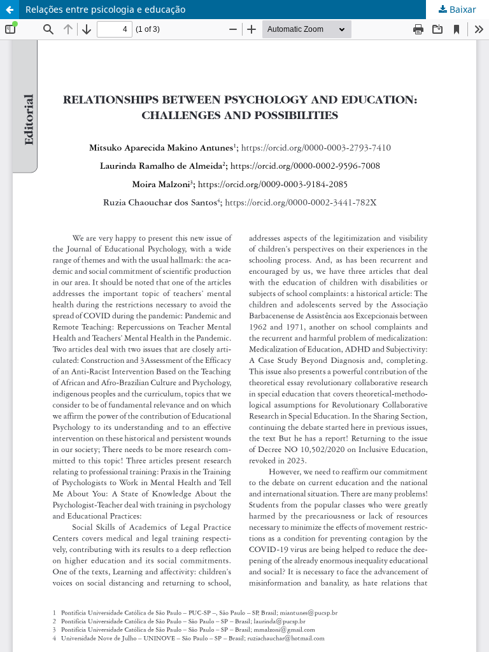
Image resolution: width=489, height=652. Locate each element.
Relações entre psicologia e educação (105, 9)
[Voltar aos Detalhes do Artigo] (9, 9)
